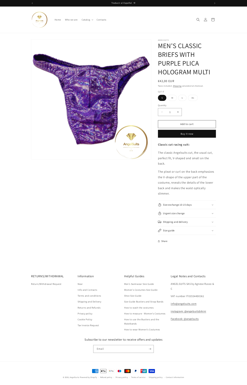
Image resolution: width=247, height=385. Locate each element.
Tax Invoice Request (88, 325)
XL (195, 98)
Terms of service (138, 377)
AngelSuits (74, 377)
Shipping (177, 86)
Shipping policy (156, 377)
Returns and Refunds (89, 307)
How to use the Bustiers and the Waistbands (141, 321)
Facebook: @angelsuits (185, 319)
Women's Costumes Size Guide (140, 289)
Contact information (175, 377)
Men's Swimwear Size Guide (139, 283)
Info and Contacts (87, 289)
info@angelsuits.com (183, 303)
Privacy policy (85, 313)
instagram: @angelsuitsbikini (188, 311)
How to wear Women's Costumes (142, 329)
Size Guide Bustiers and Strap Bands (143, 301)
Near (80, 283)
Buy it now (187, 133)
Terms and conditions (89, 295)
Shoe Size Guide (132, 295)
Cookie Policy (85, 319)
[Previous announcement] (32, 3)
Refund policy (106, 377)
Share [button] (164, 241)
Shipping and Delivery (89, 301)
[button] (87, 19)
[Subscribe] (150, 349)
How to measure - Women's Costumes (145, 313)
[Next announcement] (214, 3)
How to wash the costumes (139, 307)
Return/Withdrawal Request (46, 283)
